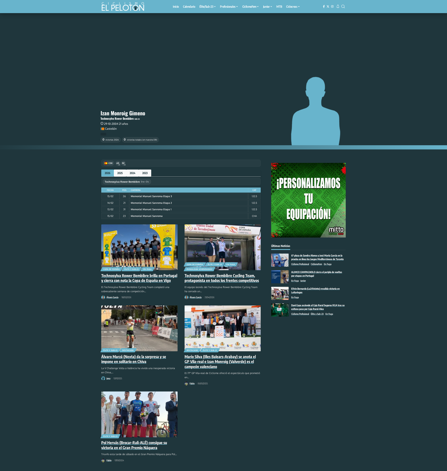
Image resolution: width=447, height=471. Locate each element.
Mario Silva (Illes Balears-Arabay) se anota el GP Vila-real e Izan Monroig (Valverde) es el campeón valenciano (220, 361)
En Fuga (147, 269)
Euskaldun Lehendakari (199, 269)
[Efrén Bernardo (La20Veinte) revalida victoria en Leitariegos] (280, 293)
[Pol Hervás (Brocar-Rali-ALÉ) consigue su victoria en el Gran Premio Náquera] (139, 414)
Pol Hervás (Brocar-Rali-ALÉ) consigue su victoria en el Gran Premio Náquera (134, 445)
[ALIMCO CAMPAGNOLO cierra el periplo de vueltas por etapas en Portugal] (280, 276)
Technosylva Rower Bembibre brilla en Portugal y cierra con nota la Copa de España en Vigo (139, 278)
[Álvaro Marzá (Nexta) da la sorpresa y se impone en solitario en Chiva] (139, 328)
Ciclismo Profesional (300, 264)
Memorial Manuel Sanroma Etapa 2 (151, 202)
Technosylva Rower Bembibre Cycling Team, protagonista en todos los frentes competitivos (222, 278)
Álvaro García (112, 297)
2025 (120, 173)
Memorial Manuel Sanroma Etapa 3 (151, 196)
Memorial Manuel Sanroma (147, 215)
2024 (132, 173)
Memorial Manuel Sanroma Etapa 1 (151, 209)
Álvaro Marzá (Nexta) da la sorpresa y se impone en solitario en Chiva (133, 359)
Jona (108, 378)
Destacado (128, 350)
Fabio (192, 383)
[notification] (338, 6)
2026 (107, 173)
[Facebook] (324, 6)
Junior (303, 280)
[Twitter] (328, 6)
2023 (145, 173)
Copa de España (111, 269)
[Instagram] (332, 6)
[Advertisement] (223, 39)
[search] (343, 6)
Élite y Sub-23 (131, 269)
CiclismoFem (316, 264)
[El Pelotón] (124, 7)
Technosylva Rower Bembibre (117, 118)
